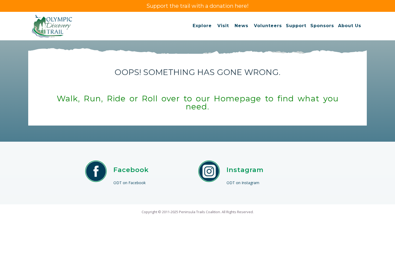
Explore (202, 25)
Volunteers (268, 25)
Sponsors (322, 25)
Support (296, 25)
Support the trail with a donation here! (197, 6)
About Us (349, 25)
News (241, 25)
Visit (223, 25)
